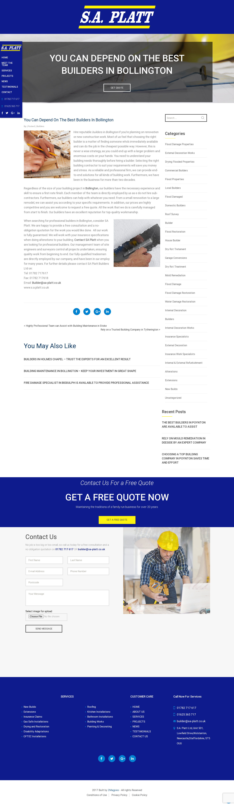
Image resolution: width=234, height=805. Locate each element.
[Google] (13, 112)
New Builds (171, 389)
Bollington (91, 188)
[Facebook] (2, 112)
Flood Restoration (175, 231)
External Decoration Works (180, 153)
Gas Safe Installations (36, 721)
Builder (169, 222)
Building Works (95, 721)
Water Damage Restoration (180, 301)
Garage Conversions (176, 257)
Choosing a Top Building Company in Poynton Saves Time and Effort (185, 458)
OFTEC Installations (35, 736)
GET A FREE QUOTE (117, 519)
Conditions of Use (97, 795)
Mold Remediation (175, 275)
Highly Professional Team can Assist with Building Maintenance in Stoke (65, 325)
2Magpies (113, 790)
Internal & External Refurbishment (183, 362)
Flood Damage (173, 284)
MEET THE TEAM (7, 64)
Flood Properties (174, 179)
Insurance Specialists (177, 336)
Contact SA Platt (85, 239)
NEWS (5, 81)
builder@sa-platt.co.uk (91, 549)
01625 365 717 (186, 714)
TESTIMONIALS (10, 87)
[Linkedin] (18, 112)
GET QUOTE (117, 87)
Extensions (171, 380)
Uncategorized (173, 397)
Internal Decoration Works (179, 327)
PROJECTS (7, 76)
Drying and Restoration (36, 726)
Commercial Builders (176, 170)
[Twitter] (7, 112)
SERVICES (7, 70)
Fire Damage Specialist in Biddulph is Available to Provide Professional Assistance (86, 382)
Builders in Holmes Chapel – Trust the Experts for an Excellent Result (77, 359)
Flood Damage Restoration (180, 292)
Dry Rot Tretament (175, 249)
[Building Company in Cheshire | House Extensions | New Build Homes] (117, 16)
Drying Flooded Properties (179, 161)
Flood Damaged (174, 196)
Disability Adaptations (36, 731)
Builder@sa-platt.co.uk (46, 282)
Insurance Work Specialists (180, 354)
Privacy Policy (119, 795)
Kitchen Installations (98, 712)
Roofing (91, 707)
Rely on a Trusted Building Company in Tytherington (130, 329)
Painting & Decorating (99, 726)
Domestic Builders (175, 205)
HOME (5, 57)
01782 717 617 (64, 549)
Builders (40, 126)
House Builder (172, 240)
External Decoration (176, 345)
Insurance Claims (33, 717)
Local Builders (173, 187)
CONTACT (7, 92)
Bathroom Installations (100, 717)
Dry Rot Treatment (175, 266)
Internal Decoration (175, 310)
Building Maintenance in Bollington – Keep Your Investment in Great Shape (80, 371)
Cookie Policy (139, 795)
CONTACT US (140, 736)
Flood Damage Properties (179, 144)
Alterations (171, 371)
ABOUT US (138, 712)
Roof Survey (172, 214)
